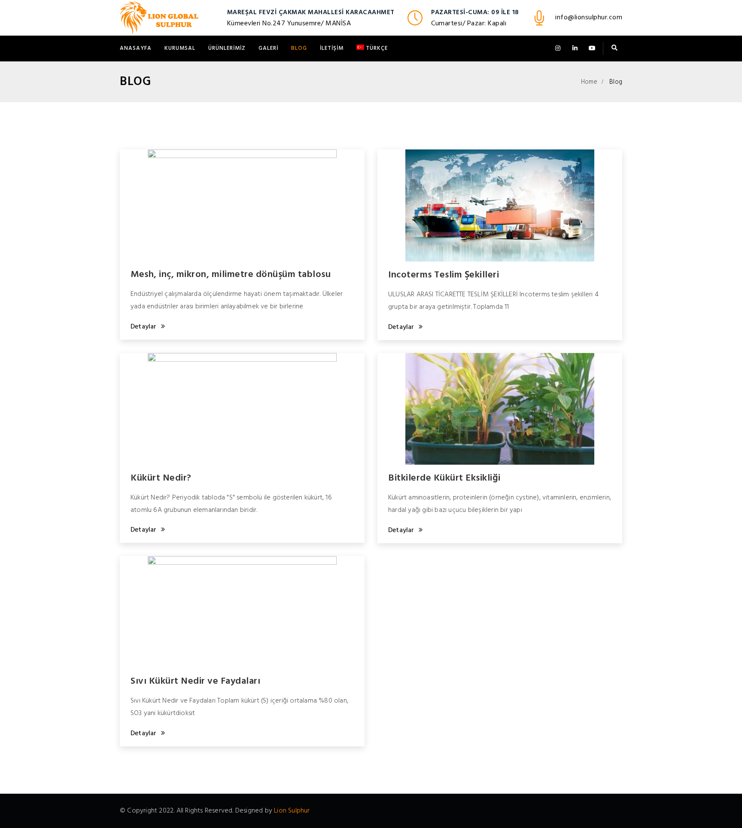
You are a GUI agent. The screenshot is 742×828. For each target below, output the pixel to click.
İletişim (332, 48)
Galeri (268, 48)
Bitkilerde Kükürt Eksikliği (444, 478)
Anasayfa (136, 48)
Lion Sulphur (292, 810)
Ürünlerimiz (227, 48)
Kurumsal (179, 48)
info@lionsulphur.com (588, 17)
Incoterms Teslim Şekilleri (443, 275)
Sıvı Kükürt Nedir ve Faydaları (195, 681)
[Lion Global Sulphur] (159, 17)
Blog (299, 48)
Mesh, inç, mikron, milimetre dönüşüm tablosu (231, 274)
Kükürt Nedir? (161, 478)
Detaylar (144, 326)
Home (589, 82)
